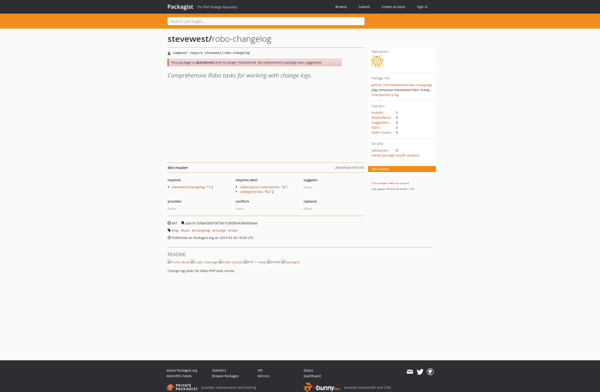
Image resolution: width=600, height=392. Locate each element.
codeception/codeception (259, 187)
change (220, 230)
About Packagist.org (181, 370)
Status (308, 370)
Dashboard (312, 376)
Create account (393, 6)
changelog (202, 230)
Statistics (219, 370)
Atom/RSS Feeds (179, 376)
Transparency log (385, 94)
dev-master (380, 169)
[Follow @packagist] (420, 372)
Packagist (180, 6)
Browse (341, 6)
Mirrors (264, 376)
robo (234, 230)
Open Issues (381, 132)
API (260, 370)
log (176, 230)
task (186, 230)
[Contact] (409, 372)
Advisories (379, 150)
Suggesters (380, 122)
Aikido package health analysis (395, 155)
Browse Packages (225, 376)
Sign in (422, 6)
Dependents (381, 117)
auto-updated (401, 183)
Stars (375, 127)
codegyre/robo (251, 191)
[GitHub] (430, 372)
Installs (377, 112)
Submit (364, 6)
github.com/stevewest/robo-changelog (401, 85)
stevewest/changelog (188, 187)
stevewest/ (190, 38)
